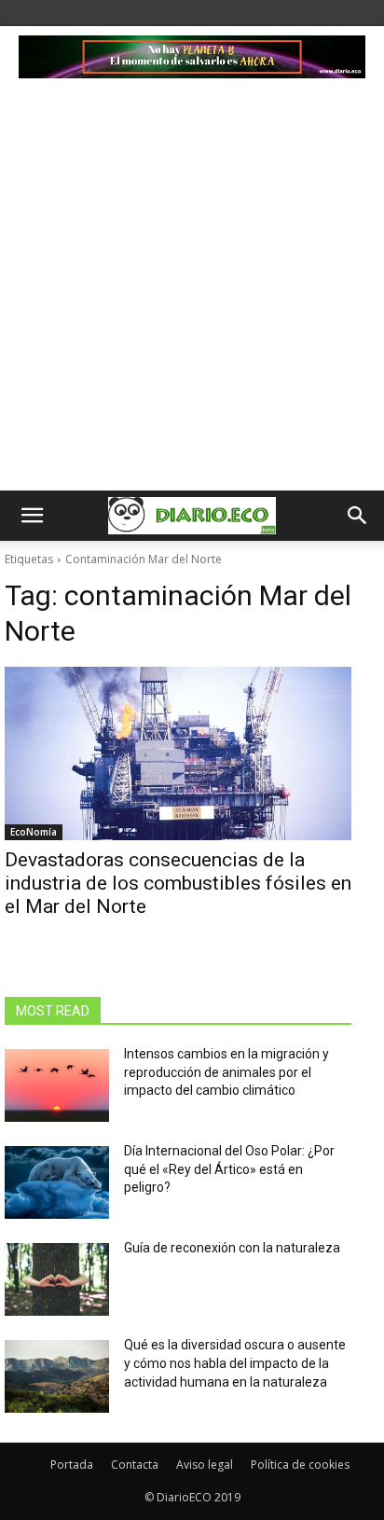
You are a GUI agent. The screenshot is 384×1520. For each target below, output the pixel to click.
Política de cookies (300, 1464)
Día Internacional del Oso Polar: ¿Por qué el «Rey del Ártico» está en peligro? (229, 1169)
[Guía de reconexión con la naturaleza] (57, 1279)
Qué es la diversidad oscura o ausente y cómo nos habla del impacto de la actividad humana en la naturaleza (235, 1363)
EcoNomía (33, 831)
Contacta (134, 1464)
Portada (71, 1464)
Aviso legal (204, 1464)
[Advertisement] (192, 289)
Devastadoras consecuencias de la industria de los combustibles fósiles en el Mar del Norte (178, 883)
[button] (32, 516)
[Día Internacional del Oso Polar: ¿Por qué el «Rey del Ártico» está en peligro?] (57, 1182)
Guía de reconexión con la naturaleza (232, 1247)
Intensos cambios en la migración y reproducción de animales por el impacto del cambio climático (226, 1072)
